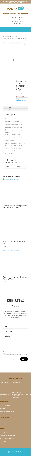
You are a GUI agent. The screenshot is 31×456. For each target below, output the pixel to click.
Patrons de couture (21, 100)
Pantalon (9, 38)
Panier (14, 13)
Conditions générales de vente (7, 435)
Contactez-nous (4, 414)
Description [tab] (8, 107)
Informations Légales (5, 433)
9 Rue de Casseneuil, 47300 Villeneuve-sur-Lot (15, 383)
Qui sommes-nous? (5, 405)
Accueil (4, 36)
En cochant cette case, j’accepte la (15, 355)
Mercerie (9, 36)
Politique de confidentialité (7, 438)
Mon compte (7, 13)
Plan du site (3, 441)
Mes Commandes (23, 13)
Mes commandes (4, 425)
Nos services (3, 408)
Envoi (24, 359)
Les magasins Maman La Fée (7, 411)
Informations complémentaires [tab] (13, 109)
